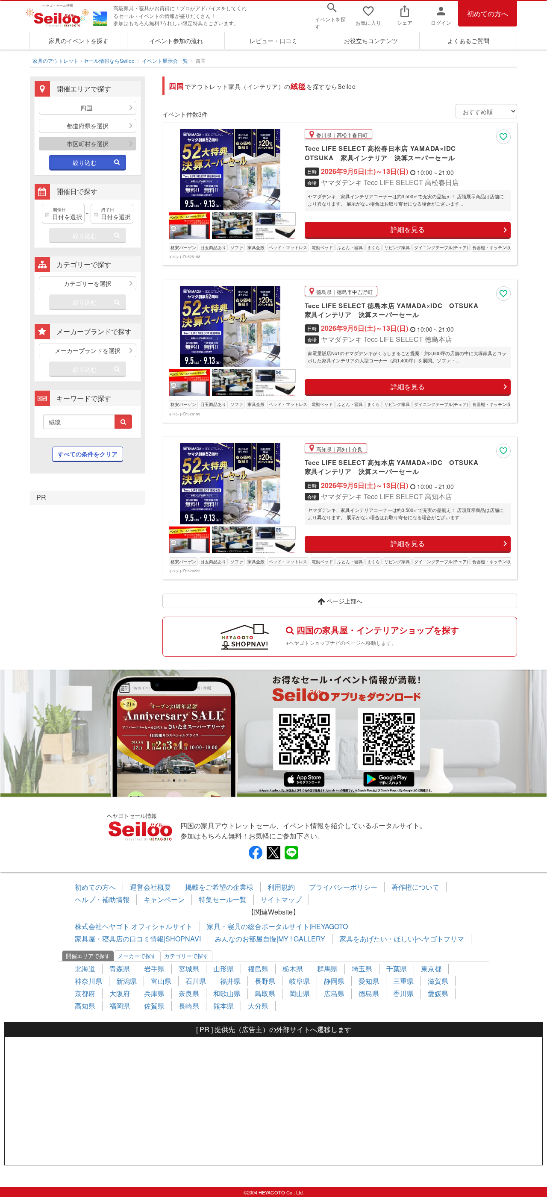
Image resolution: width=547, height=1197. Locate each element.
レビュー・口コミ (273, 40)
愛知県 (369, 981)
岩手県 (154, 968)
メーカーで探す (137, 956)
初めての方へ (487, 13)
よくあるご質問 (468, 40)
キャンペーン (164, 899)
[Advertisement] (273, 1101)
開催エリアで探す (88, 956)
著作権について (415, 887)
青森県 (119, 968)
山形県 (223, 968)
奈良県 (189, 993)
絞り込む (85, 162)
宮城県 (189, 968)
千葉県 (396, 968)
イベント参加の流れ (176, 40)
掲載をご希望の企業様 (219, 887)
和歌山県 (227, 993)
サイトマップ (281, 899)
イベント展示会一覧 (165, 60)
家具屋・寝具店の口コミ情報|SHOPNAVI (138, 939)
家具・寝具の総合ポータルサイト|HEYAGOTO (277, 926)
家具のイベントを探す (79, 40)
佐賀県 (154, 1006)
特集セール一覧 (223, 899)
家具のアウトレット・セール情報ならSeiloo (83, 60)
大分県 (258, 1006)
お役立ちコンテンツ (371, 40)
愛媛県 (438, 993)
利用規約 (281, 887)
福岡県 (119, 1006)
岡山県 (299, 993)
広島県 (334, 993)
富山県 (161, 981)
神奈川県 (88, 981)
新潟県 (126, 981)
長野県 (265, 981)
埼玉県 (362, 968)
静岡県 (334, 981)
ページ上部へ (343, 601)
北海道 (85, 968)
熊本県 (223, 1006)
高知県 (85, 1006)
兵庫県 (154, 993)
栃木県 (292, 968)
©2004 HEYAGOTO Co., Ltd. (274, 1192)
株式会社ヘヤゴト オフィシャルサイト (134, 926)
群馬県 (327, 968)
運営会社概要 (150, 887)
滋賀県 (438, 981)
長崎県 (189, 1006)
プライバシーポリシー (343, 887)
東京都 (431, 968)
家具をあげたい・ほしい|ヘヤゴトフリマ (401, 939)
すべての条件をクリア (88, 454)
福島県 (258, 968)
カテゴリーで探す (186, 956)
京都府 (85, 993)
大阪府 (119, 993)
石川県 (195, 981)
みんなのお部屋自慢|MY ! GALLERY (270, 939)
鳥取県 (265, 993)
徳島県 (369, 993)
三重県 (403, 981)
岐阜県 (299, 981)
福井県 (230, 981)
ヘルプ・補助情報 (102, 899)
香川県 (403, 993)
